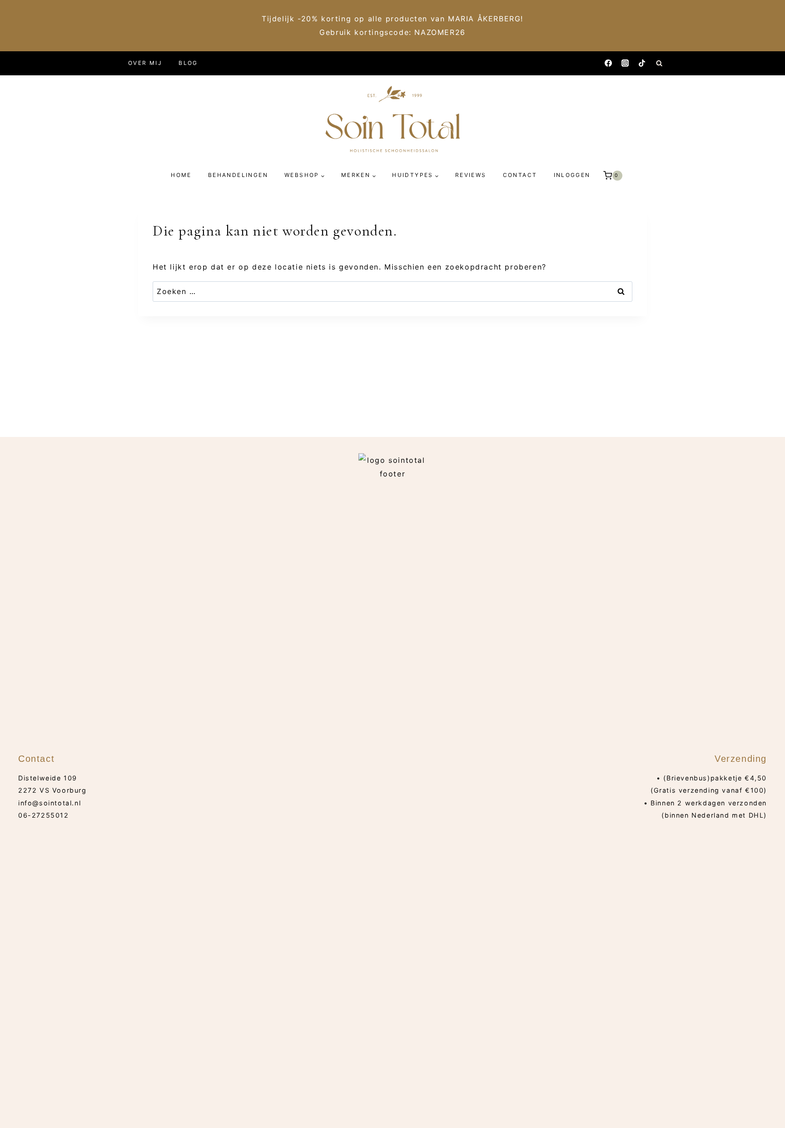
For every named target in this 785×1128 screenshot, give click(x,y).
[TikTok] (642, 63)
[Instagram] (625, 63)
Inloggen (572, 175)
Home (181, 175)
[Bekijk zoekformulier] (659, 63)
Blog (188, 62)
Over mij (145, 62)
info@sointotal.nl (49, 803)
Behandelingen (238, 175)
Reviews (471, 175)
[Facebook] (608, 63)
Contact (520, 175)
